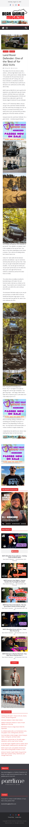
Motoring (12, 51)
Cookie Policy (18, 817)
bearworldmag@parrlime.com (8, 804)
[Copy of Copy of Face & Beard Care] (12, 667)
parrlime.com (4, 776)
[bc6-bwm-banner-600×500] (12, 467)
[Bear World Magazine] (3, 28)
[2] (14, 400)
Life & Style (5, 51)
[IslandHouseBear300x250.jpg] (14, 123)
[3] (12, 689)
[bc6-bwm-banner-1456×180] (14, 437)
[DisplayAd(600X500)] (12, 445)
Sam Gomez (14, 68)
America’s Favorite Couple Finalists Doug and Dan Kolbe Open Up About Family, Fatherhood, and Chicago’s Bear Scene (13, 753)
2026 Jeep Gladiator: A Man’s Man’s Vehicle (12, 720)
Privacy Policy (11, 817)
